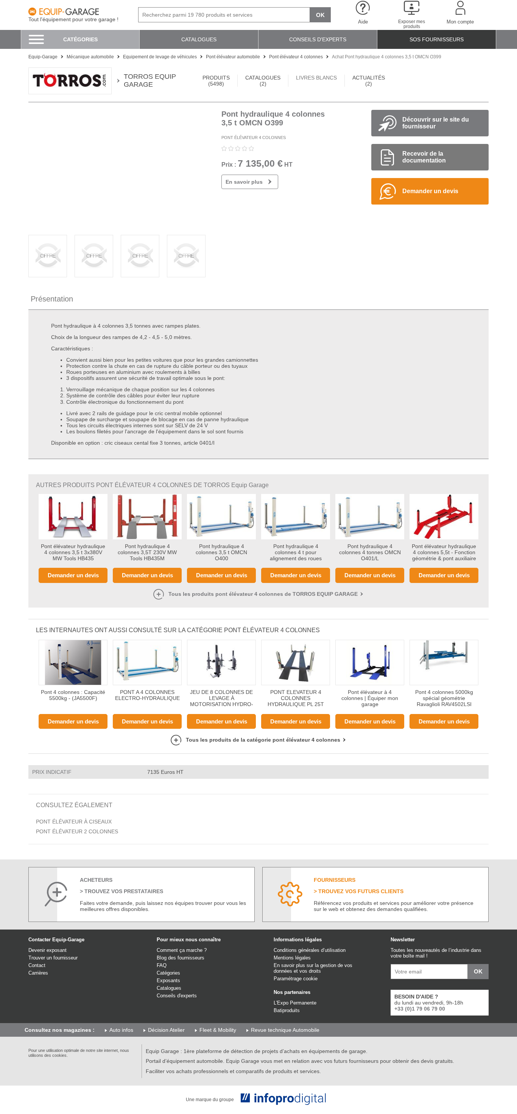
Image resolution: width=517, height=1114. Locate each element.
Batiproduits (287, 1010)
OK (320, 15)
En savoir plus (244, 182)
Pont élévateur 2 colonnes (77, 831)
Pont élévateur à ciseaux (74, 822)
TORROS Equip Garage (150, 80)
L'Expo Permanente (295, 1003)
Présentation (52, 299)
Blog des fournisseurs (180, 958)
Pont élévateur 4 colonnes (253, 137)
